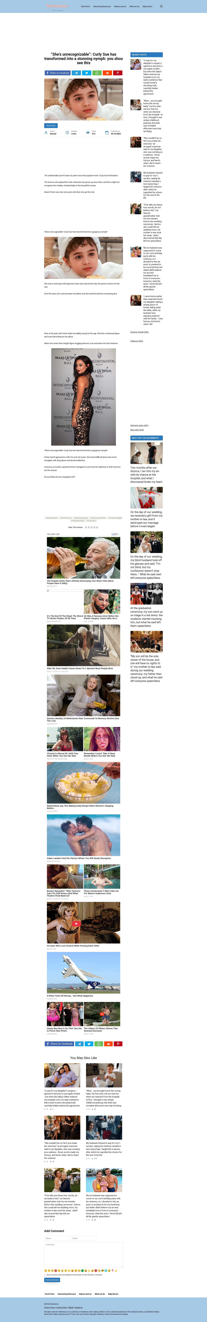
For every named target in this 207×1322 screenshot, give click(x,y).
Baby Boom (147, 6)
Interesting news (81, 518)
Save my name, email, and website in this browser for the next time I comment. (74, 1275)
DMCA (70, 1308)
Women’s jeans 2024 (139, 425)
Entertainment (52, 518)
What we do (134, 6)
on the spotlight (116, 518)
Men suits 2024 (137, 430)
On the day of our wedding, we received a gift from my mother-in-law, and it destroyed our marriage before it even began (146, 519)
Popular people (78, 521)
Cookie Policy (61, 1308)
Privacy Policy (49, 1308)
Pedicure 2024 (136, 341)
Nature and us (120, 6)
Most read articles (99, 518)
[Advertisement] (103, 34)
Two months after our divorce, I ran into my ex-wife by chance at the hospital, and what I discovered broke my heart (146, 474)
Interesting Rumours (102, 6)
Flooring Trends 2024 (139, 332)
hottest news (66, 518)
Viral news (92, 521)
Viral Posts (85, 6)
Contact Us (78, 1308)
